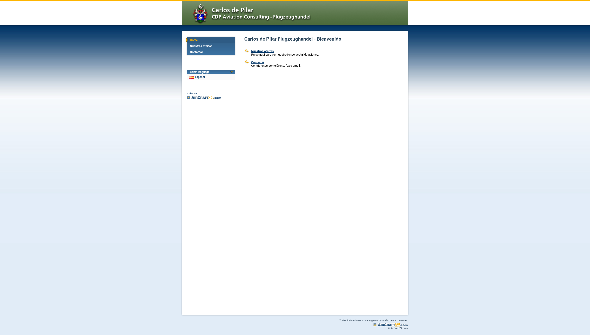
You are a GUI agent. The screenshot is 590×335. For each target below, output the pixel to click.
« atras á (192, 93)
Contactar (196, 52)
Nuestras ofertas (201, 46)
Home (194, 40)
